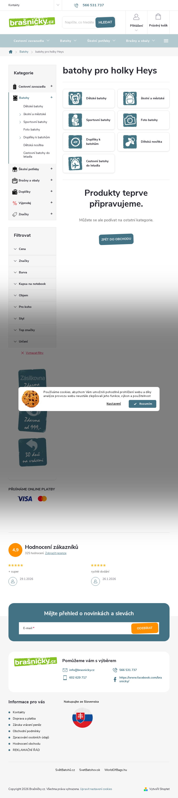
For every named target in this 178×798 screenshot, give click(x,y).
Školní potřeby (29, 169)
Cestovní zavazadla (32, 87)
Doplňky (24, 192)
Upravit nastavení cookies (96, 789)
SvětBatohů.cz (65, 770)
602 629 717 (78, 678)
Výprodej (25, 203)
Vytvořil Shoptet (159, 789)
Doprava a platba (24, 718)
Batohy (24, 98)
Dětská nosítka (33, 145)
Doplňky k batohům (36, 137)
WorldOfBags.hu (115, 770)
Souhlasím (144, 404)
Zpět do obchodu (116, 239)
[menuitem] (31, 41)
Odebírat (145, 628)
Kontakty (14, 5)
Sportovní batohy (35, 122)
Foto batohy (31, 129)
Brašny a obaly (29, 180)
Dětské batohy (33, 106)
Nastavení (114, 403)
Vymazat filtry (34, 353)
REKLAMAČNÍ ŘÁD (26, 750)
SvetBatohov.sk (89, 770)
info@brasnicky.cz (81, 670)
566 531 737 (128, 670)
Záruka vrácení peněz (27, 725)
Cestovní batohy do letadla (36, 155)
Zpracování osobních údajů (31, 737)
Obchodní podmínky (26, 731)
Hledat (105, 22)
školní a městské (34, 114)
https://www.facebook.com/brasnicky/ (140, 679)
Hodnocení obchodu (26, 744)
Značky (24, 214)
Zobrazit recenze (55, 553)
